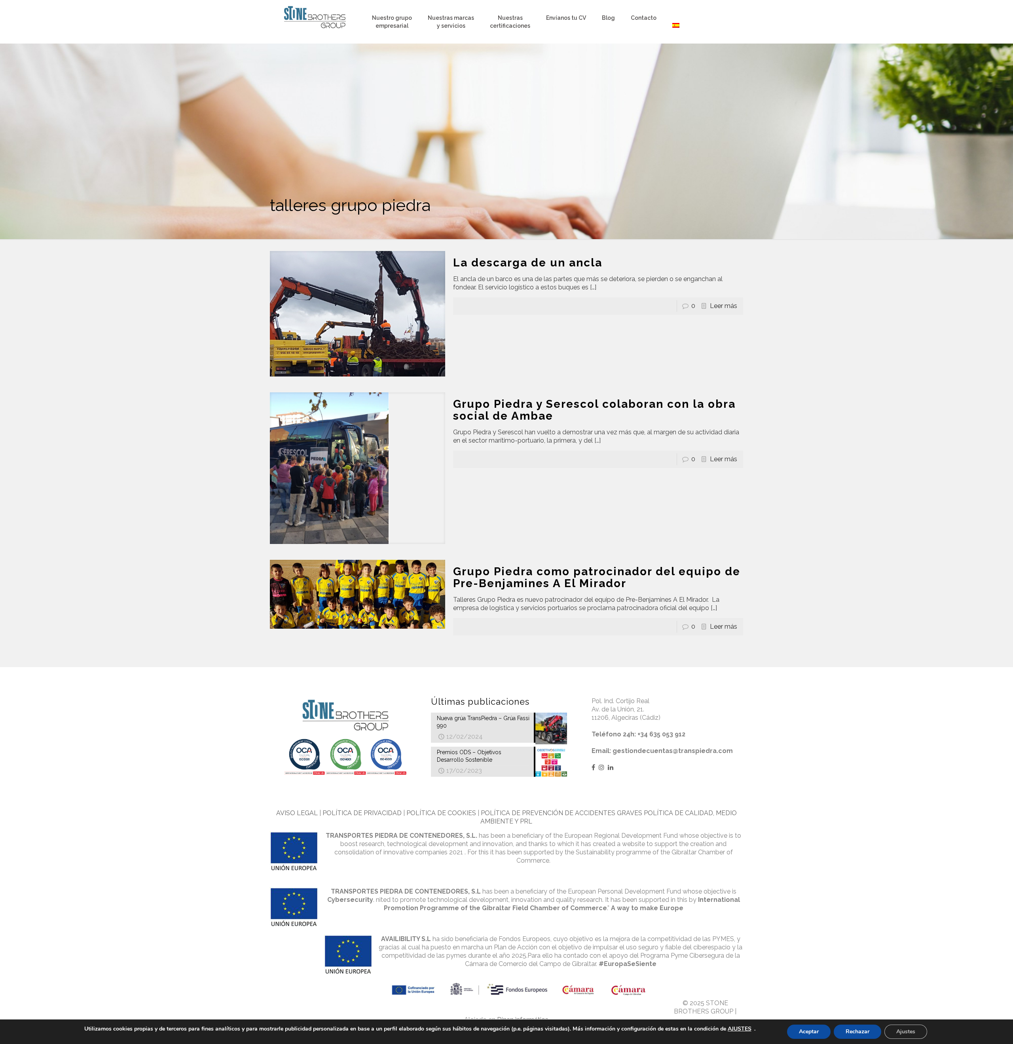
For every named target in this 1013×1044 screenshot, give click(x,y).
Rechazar (857, 1031)
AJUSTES (739, 1029)
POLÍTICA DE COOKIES (441, 813)
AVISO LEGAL (297, 813)
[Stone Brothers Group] (315, 17)
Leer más (723, 306)
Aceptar (809, 1031)
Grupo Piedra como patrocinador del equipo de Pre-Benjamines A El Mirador (596, 577)
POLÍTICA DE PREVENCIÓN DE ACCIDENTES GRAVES (561, 813)
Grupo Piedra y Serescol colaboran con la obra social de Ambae (594, 409)
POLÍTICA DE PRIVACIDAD (362, 813)
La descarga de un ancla (527, 262)
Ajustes (905, 1031)
